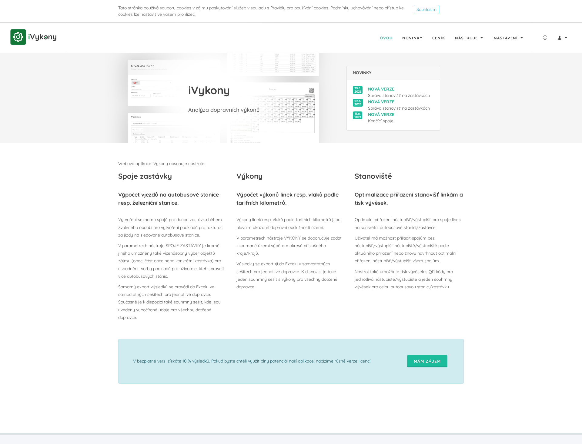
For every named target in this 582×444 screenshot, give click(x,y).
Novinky (412, 37)
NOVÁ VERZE (381, 89)
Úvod (386, 37)
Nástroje (467, 37)
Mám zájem (427, 361)
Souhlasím (426, 9)
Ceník (438, 37)
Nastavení (506, 37)
